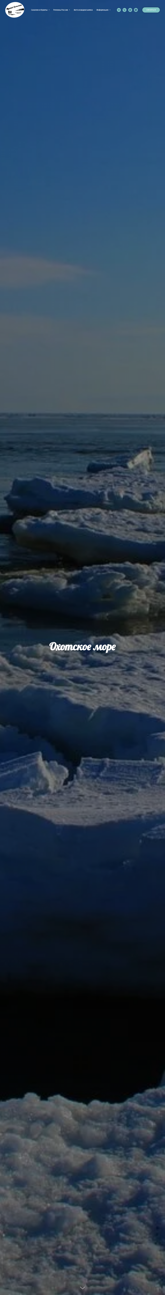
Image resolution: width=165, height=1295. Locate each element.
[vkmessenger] (136, 10)
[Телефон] (124, 10)
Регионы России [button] (60, 10)
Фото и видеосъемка (83, 10)
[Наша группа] (119, 10)
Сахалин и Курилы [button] (39, 10)
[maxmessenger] (130, 10)
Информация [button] (103, 10)
